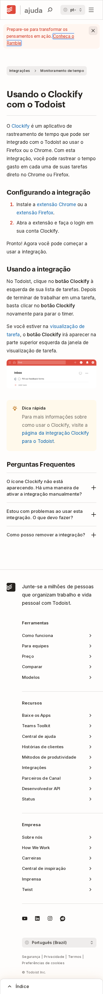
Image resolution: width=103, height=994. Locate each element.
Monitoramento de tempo (62, 71)
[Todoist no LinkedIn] (37, 919)
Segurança (31, 957)
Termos (75, 957)
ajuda (33, 9)
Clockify (21, 126)
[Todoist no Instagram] (50, 919)
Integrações (19, 71)
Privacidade (54, 957)
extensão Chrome (56, 204)
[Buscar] (50, 10)
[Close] (93, 30)
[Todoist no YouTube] (25, 919)
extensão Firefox (34, 212)
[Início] (11, 9)
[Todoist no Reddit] (63, 919)
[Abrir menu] (91, 10)
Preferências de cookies (43, 963)
